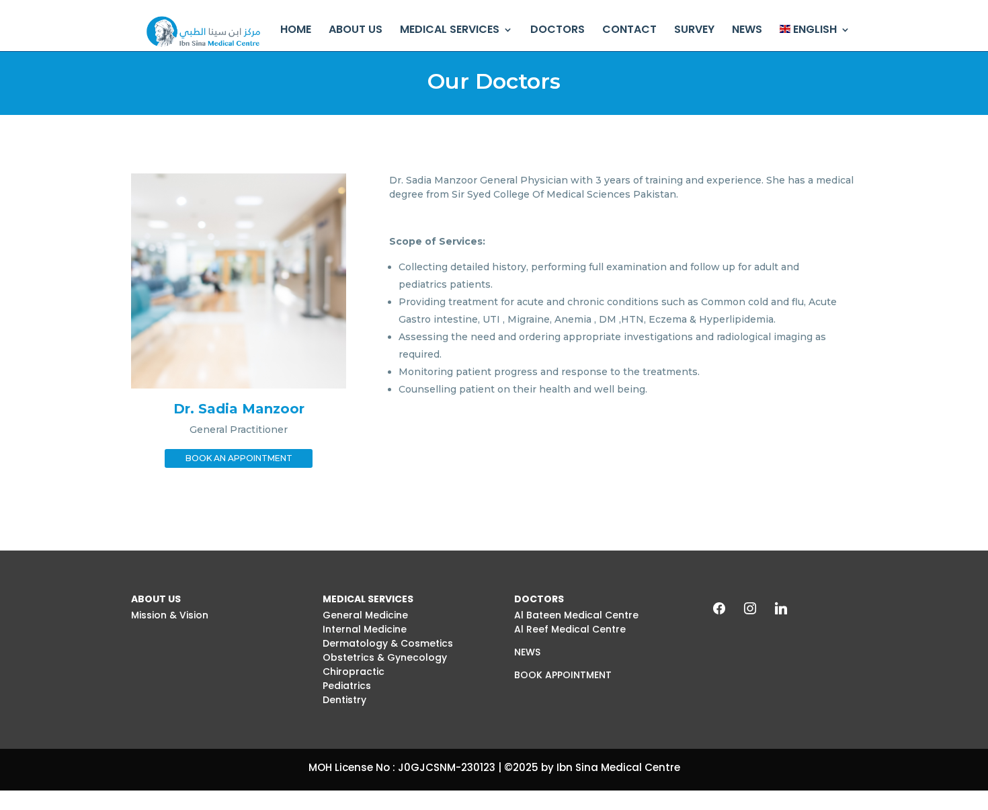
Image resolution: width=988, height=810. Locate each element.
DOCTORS (557, 30)
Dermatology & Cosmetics (388, 643)
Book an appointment (239, 458)
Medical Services (449, 30)
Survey (694, 30)
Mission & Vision (169, 615)
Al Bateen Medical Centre (576, 615)
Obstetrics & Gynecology (385, 657)
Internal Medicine (365, 629)
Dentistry (344, 699)
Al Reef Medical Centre (570, 629)
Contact (629, 30)
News (747, 30)
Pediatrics (347, 685)
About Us (355, 30)
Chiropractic (353, 671)
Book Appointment (563, 675)
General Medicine (365, 615)
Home (295, 30)
